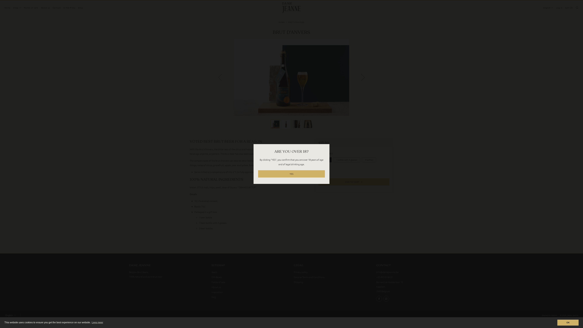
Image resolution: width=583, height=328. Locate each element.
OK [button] (568, 322)
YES (291, 174)
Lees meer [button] (97, 322)
